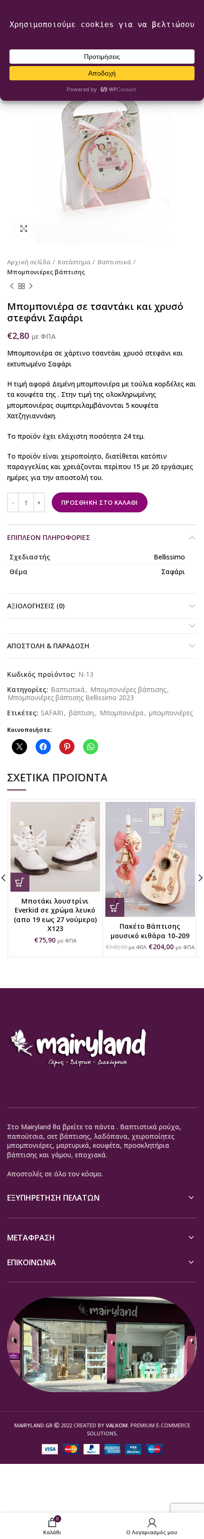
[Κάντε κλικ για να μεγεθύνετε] (23, 228)
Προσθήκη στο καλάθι (99, 502)
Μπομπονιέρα (121, 713)
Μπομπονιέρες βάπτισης (46, 272)
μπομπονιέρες (171, 713)
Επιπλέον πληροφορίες (48, 537)
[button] (19, 882)
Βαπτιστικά (114, 262)
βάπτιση (81, 713)
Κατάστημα (74, 262)
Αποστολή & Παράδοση (48, 645)
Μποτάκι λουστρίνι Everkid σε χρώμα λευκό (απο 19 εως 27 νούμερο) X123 (55, 914)
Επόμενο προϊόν (31, 286)
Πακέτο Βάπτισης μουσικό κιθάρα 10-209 (150, 931)
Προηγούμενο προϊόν (12, 286)
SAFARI (52, 713)
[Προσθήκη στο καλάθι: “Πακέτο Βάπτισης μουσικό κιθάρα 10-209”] (114, 907)
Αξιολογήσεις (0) (36, 605)
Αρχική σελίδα (28, 262)
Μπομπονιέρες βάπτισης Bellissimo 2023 (71, 698)
